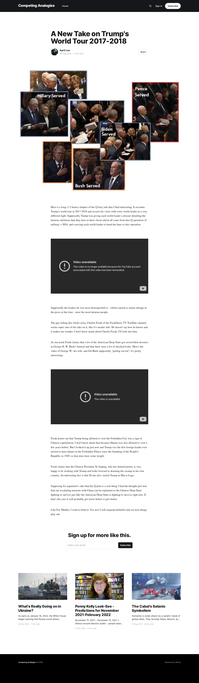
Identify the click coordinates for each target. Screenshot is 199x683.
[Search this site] (150, 6)
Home (65, 6)
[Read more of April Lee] (54, 52)
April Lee (65, 50)
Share (143, 52)
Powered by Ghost (173, 662)
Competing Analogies (36, 5)
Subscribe (173, 6)
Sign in (158, 6)
